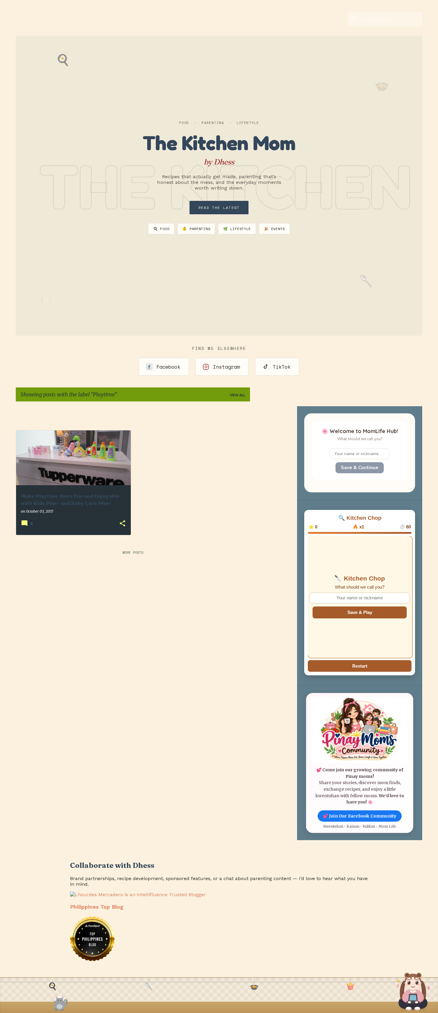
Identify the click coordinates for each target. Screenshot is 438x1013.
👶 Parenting (196, 228)
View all (237, 395)
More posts (132, 552)
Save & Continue (359, 467)
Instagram (226, 366)
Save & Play (359, 612)
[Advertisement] (289, 415)
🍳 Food (161, 228)
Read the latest (219, 207)
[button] (122, 524)
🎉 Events (274, 228)
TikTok (282, 366)
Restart (359, 665)
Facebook (168, 366)
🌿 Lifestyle (237, 228)
